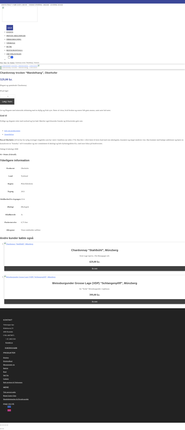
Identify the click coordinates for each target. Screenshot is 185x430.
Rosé (5, 372)
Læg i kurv (7, 101)
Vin (8, 62)
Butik (9, 47)
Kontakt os (9, 343)
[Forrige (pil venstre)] (1, 428)
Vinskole (10, 43)
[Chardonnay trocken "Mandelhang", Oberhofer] (20, 66)
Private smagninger (15, 36)
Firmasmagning (13, 39)
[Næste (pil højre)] (3, 428)
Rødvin (5, 368)
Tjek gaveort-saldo (9, 392)
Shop (9, 28)
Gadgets (6, 379)
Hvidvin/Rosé (7, 361)
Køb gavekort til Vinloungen (12, 382)
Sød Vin (6, 375)
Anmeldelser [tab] (9, 134)
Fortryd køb (11, 348)
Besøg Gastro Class (9, 396)
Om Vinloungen (13, 54)
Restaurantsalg (14, 50)
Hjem (1, 62)
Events (9, 32)
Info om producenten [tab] (12, 131)
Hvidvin (12, 62)
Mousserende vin (9, 365)
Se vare (94, 268)
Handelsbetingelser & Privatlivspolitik (16, 399)
